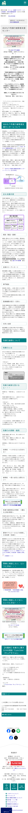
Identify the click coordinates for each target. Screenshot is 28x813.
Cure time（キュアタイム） (13, 684)
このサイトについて (13, 793)
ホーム (10, 10)
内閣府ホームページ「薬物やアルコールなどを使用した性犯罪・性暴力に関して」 (13, 552)
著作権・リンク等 (12, 800)
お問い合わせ (7, 714)
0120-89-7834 (15, 591)
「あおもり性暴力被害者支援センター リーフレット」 (14, 169)
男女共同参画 (11, 16)
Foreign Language (12, 806)
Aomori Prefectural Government (14, 810)
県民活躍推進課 (11, 12)
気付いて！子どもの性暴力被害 (12, 505)
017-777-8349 (15, 50)
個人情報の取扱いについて (14, 798)
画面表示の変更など (13, 804)
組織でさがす (17, 10)
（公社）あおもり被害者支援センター (13, 147)
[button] (6, 810)
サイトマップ (11, 795)
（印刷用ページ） (9, 556)
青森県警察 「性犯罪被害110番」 (14, 590)
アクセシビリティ (12, 802)
